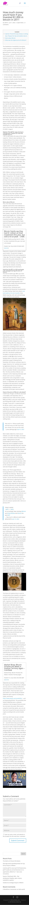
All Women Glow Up (15, 902)
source (6, 248)
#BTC (7, 509)
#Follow (13, 513)
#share (19, 513)
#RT (9, 515)
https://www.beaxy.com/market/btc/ (12, 698)
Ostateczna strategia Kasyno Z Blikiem (13, 882)
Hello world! (21, 889)
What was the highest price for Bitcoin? (15, 40)
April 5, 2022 (20, 429)
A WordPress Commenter (9, 889)
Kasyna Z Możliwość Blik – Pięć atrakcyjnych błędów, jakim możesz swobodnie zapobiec (12, 878)
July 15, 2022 (15, 519)
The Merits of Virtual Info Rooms (11, 861)
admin (6, 22)
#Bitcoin (23, 511)
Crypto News (20, 22)
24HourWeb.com (15, 900)
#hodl (8, 513)
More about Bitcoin (10, 38)
